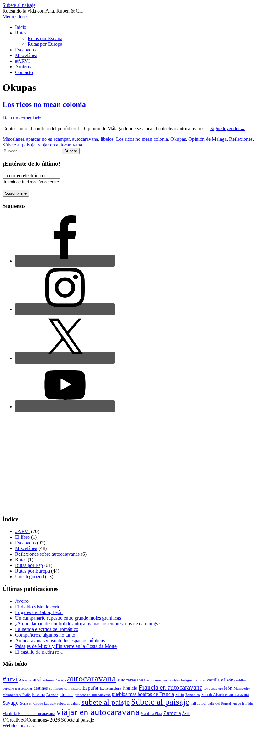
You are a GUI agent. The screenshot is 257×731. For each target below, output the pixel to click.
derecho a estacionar (17, 688)
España (90, 688)
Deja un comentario (22, 117)
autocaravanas (131, 679)
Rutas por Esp (29, 565)
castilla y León (220, 680)
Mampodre (242, 688)
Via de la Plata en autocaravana (29, 713)
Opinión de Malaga (207, 139)
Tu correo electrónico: (24, 175)
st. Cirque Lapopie (42, 703)
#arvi (10, 679)
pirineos (66, 694)
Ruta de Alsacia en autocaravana (225, 694)
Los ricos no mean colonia (44, 104)
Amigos (23, 66)
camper (200, 680)
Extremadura (110, 688)
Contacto (24, 72)
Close (21, 16)
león (228, 688)
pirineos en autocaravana (93, 695)
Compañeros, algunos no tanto (45, 635)
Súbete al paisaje (19, 5)
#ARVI (22, 61)
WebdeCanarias (18, 725)
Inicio (20, 27)
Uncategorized (29, 576)
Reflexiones (241, 139)
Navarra (38, 694)
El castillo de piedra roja (39, 651)
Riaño (179, 694)
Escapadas (25, 49)
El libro (22, 537)
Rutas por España (45, 38)
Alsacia (25, 680)
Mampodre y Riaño (17, 695)
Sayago (11, 703)
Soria (24, 703)
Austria (60, 680)
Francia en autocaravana (170, 687)
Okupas (178, 139)
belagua (186, 680)
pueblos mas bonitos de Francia (143, 694)
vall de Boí (198, 703)
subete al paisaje (68, 703)
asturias (48, 680)
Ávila (186, 714)
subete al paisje (105, 702)
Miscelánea (26, 55)
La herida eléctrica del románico (46, 629)
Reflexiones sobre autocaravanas (47, 554)
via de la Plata (242, 703)
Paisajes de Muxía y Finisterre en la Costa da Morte (66, 646)
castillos (240, 680)
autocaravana (85, 139)
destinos (41, 688)
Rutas (20, 32)
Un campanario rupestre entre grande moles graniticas (68, 618)
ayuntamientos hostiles (163, 680)
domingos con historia (65, 688)
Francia (130, 688)
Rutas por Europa (45, 44)
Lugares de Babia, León (39, 612)
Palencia (52, 695)
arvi (37, 679)
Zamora (172, 713)
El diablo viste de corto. (38, 606)
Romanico (192, 695)
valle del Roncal (219, 703)
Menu (8, 16)
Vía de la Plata (151, 714)
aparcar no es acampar (48, 139)
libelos (107, 139)
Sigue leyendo (227, 128)
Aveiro (22, 601)
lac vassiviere (213, 688)
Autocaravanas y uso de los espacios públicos (60, 640)
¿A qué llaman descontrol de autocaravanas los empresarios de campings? (87, 623)
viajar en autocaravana (60, 144)
